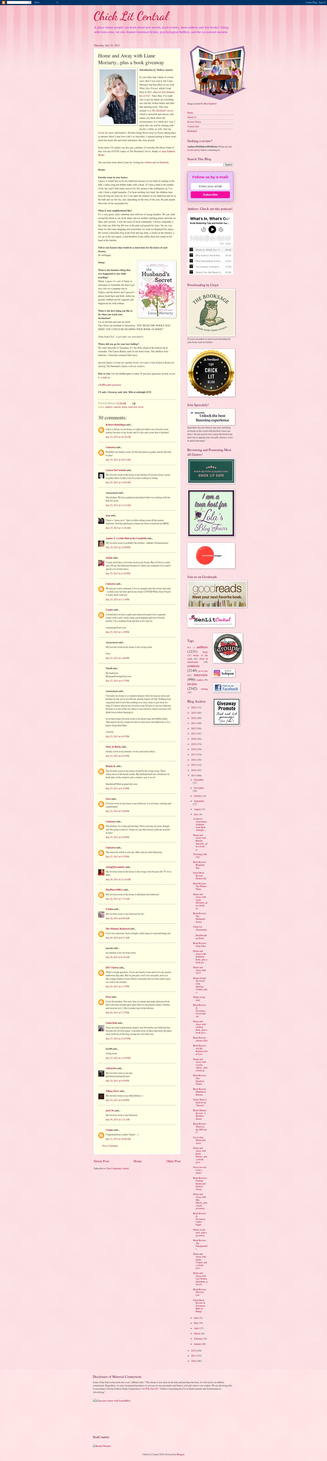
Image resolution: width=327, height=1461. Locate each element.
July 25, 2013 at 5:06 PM (117, 811)
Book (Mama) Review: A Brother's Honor (199, 1114)
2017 (193, 754)
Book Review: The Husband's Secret (200, 917)
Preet (108, 997)
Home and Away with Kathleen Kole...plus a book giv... (200, 956)
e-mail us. (106, 377)
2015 (193, 764)
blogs (205, 651)
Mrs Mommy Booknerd (118, 928)
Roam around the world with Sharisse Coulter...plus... (200, 985)
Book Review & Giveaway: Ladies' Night (199, 1219)
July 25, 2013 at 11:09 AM (118, 482)
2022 (193, 728)
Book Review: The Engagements (200, 1244)
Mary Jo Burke (113, 746)
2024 (193, 718)
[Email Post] (133, 403)
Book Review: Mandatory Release (200, 1091)
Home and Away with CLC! (199, 970)
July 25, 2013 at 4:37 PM (117, 680)
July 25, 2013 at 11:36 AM (118, 527)
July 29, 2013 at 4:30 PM (117, 1080)
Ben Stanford (210, 103)
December (199, 779)
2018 (193, 749)
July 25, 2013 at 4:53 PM (117, 788)
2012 (193, 1350)
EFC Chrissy (112, 967)
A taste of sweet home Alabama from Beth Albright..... (200, 824)
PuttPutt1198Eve (114, 889)
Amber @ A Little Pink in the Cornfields (126, 538)
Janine (109, 557)
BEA (189, 647)
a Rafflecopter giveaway (109, 384)
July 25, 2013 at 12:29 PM (118, 573)
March (197, 1333)
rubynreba (111, 1068)
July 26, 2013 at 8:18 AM (117, 957)
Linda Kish (111, 1023)
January (198, 1343)
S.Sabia (109, 909)
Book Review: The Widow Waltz (200, 886)
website (148, 162)
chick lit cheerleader (197, 660)
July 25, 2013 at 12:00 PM (118, 547)
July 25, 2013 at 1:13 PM (117, 599)
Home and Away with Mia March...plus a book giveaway (200, 1201)
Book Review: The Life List (200, 1292)
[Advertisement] (103, 1418)
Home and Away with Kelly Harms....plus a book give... (200, 1155)
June (196, 1317)
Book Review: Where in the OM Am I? (200, 1128)
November (199, 787)
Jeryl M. (110, 1110)
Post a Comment (110, 1145)
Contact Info (193, 126)
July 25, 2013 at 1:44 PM (117, 658)
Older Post (173, 1161)
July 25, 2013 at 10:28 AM (118, 436)
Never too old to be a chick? (199, 1170)
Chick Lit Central (131, 16)
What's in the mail (199, 998)
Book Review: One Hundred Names (200, 1079)
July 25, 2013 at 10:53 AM (118, 459)
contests (117, 406)
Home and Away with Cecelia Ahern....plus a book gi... (200, 1064)
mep (108, 515)
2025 (193, 712)
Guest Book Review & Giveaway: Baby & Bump (199, 1305)
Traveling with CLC (200, 856)
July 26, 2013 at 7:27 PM (117, 1012)
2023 (193, 723)
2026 (193, 707)
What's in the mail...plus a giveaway (200, 1232)
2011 (193, 1355)
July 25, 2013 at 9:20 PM (117, 837)
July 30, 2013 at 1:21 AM (117, 1119)
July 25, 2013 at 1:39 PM (117, 632)
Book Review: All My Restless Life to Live (200, 1050)
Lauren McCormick (116, 470)
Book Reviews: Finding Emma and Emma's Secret (200, 1183)
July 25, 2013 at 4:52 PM (117, 755)
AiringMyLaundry (115, 867)
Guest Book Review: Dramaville (199, 875)
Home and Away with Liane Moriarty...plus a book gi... (200, 901)
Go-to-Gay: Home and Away (199, 1140)
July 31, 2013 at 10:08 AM (118, 1138)
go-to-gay (203, 670)
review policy (193, 149)
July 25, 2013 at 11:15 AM (118, 505)
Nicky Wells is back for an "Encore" (200, 1102)
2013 (193, 775)
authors (108, 406)
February (198, 1338)
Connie (109, 609)
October (198, 795)
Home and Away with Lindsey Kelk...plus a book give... (200, 1027)
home (124, 406)
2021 (193, 733)
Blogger (180, 1454)
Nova (108, 799)
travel (141, 406)
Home (138, 1161)
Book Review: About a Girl (200, 1039)
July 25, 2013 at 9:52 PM (117, 856)
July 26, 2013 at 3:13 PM (117, 986)
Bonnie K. (111, 766)
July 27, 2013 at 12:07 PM (118, 1038)
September (199, 801)
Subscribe (210, 194)
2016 (193, 759)
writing (204, 688)
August (197, 809)
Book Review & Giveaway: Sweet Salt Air (199, 1010)
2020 (193, 738)
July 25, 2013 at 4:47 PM (117, 736)
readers (199, 679)
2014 (193, 770)
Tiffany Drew (112, 1091)
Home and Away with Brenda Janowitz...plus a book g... (200, 842)
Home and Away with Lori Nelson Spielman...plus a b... (200, 1278)
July (196, 814)
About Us (191, 117)
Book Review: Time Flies (200, 944)
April (197, 1328)
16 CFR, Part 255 (150, 1388)
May (196, 1323)
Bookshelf (192, 131)
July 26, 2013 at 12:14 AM (118, 879)
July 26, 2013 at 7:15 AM (117, 898)
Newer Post (101, 1161)
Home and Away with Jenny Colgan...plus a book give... (200, 1261)
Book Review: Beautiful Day (200, 864)
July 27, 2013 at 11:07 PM (118, 1058)
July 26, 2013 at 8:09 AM (117, 918)
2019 (193, 744)
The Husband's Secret (162, 110)
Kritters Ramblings (116, 424)
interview (132, 406)
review (101, 132)
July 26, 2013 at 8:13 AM (117, 937)
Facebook (164, 162)
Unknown (111, 447)
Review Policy (194, 121)
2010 (193, 1361)
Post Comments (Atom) (118, 1168)
